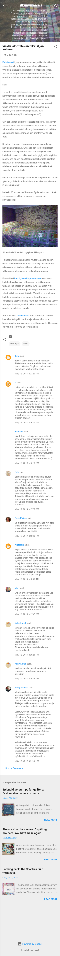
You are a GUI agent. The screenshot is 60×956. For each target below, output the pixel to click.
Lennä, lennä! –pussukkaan (28, 278)
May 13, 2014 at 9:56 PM (27, 654)
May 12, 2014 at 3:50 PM (27, 373)
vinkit (25, 343)
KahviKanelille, (23, 315)
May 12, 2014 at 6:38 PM (27, 463)
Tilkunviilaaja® (30, 5)
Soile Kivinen (21, 518)
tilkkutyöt (14, 343)
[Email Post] (10, 337)
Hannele (19, 431)
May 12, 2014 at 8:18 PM (27, 535)
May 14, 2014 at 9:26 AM (27, 678)
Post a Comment (14, 768)
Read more (51, 819)
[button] (56, 47)
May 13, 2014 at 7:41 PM (27, 614)
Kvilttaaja (19, 544)
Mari (17, 588)
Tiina (17, 356)
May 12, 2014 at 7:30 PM (27, 509)
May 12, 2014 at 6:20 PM (27, 422)
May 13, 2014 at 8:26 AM (27, 579)
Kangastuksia (21, 687)
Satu (17, 472)
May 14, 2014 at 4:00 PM (27, 761)
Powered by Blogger (32, 944)
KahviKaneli (8, 62)
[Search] (56, 6)
